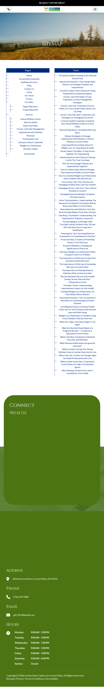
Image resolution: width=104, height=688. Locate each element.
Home (29, 92)
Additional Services (29, 82)
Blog (29, 85)
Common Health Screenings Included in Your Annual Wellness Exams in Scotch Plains (77, 124)
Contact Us (29, 89)
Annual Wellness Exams (30, 119)
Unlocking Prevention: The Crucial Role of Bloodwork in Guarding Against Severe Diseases (77, 300)
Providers (29, 102)
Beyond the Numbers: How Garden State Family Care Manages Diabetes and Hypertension (77, 84)
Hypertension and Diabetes (30, 132)
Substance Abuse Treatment (30, 142)
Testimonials (29, 154)
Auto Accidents (30, 122)
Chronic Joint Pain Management (30, 129)
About (29, 75)
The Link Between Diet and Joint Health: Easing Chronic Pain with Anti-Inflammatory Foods (77, 279)
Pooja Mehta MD (30, 110)
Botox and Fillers (30, 125)
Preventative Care (30, 139)
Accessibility (52, 678)
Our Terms (29, 95)
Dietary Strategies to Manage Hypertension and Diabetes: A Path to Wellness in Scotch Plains (77, 139)
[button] (95, 9)
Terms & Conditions (34, 678)
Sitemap (10, 678)
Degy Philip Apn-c (30, 106)
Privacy (29, 99)
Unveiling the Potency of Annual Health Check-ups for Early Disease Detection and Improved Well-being (77, 309)
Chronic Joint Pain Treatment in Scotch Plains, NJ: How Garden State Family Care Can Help (77, 108)
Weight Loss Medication (30, 145)
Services (29, 114)
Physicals (31, 135)
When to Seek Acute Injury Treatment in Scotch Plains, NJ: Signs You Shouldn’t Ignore (77, 364)
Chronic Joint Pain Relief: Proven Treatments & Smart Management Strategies (77, 100)
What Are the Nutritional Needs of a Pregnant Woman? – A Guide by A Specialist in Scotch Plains (77, 331)
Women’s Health (30, 149)
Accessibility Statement (29, 79)
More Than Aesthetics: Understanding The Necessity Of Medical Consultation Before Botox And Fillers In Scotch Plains (77, 203)
